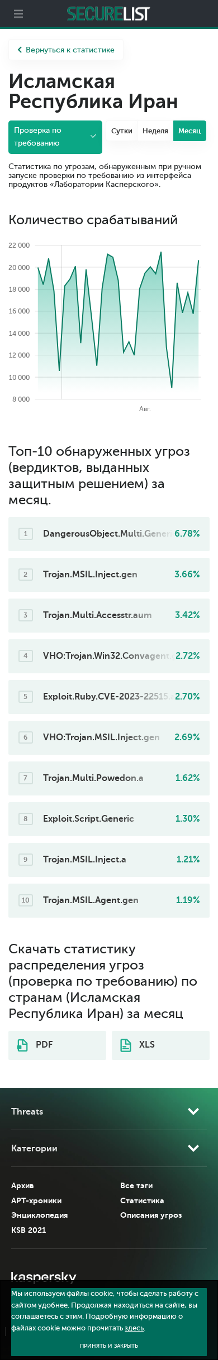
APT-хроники (36, 1200)
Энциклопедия (39, 1215)
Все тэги (136, 1185)
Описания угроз (151, 1215)
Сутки (121, 131)
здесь (134, 1328)
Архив (22, 1185)
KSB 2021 (28, 1230)
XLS (146, 1045)
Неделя (155, 131)
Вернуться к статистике (70, 50)
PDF (43, 1045)
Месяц (189, 131)
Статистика (142, 1200)
